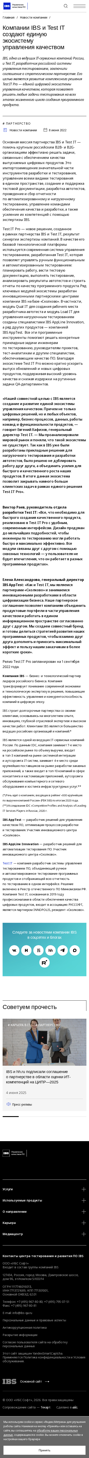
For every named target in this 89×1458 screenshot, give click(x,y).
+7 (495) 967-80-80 (55, 6)
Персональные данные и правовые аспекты (34, 1320)
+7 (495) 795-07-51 (56, 1302)
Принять (44, 1450)
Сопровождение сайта (19, 1407)
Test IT (8, 863)
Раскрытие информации (20, 1335)
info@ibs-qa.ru (22, 1313)
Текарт (46, 1407)
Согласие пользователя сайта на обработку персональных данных (35, 1344)
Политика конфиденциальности (46, 1357)
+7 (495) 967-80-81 (23, 1305)
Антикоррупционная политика (24, 1327)
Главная (8, 17)
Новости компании (33, 17)
